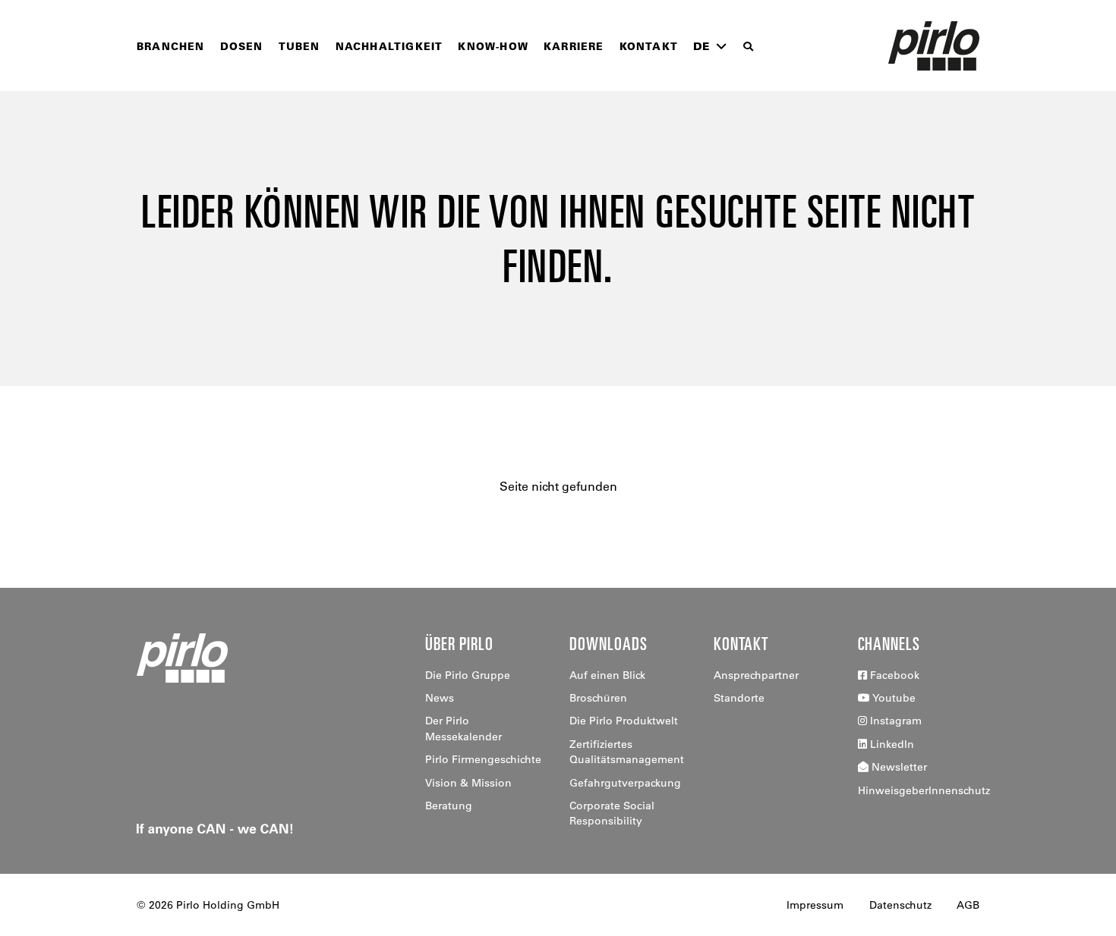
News (439, 698)
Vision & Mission (468, 783)
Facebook (893, 675)
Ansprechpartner (756, 675)
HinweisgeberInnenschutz (924, 790)
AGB (968, 905)
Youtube (893, 698)
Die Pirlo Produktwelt (623, 720)
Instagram (894, 720)
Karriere (574, 45)
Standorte (739, 698)
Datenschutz (900, 905)
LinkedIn (890, 744)
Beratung (448, 805)
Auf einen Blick (607, 675)
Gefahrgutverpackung (625, 783)
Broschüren (598, 698)
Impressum (815, 905)
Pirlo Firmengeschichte (483, 759)
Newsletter (898, 767)
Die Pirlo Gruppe (467, 675)
